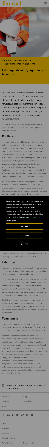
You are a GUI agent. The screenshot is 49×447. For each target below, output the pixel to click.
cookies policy (11, 220)
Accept (24, 226)
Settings (24, 235)
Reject (24, 244)
